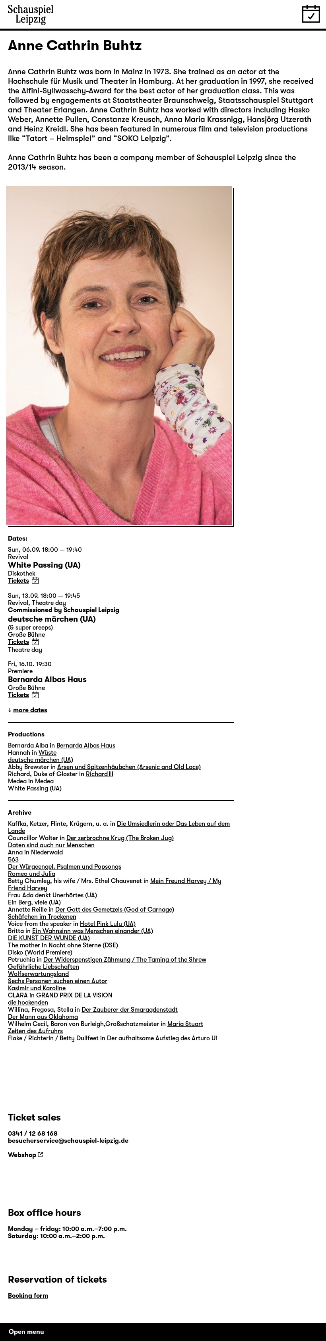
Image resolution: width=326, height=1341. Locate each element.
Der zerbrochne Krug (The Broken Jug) (120, 838)
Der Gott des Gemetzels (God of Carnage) (114, 909)
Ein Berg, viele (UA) (34, 902)
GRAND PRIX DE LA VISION (74, 995)
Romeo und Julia (31, 873)
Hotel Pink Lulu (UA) (108, 923)
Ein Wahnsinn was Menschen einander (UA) (92, 931)
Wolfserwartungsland (38, 974)
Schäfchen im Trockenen (42, 916)
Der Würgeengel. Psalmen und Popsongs (64, 866)
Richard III (99, 774)
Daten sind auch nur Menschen (51, 845)
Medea (44, 781)
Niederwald (47, 852)
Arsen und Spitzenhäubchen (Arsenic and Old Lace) (129, 767)
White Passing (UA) (35, 788)
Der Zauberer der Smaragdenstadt (130, 1009)
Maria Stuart (185, 1024)
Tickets (18, 580)
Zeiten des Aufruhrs (35, 1031)
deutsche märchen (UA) (40, 759)
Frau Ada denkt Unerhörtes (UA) (52, 895)
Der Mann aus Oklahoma (43, 1016)
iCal (35, 580)
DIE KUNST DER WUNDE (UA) (49, 938)
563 (13, 859)
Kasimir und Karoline (37, 988)
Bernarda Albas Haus (85, 745)
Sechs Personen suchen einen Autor (57, 981)
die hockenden (28, 1002)
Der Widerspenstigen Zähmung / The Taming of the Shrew (124, 959)
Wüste (47, 752)
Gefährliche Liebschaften (43, 966)
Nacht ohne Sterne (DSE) (83, 945)
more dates (30, 710)
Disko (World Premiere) (40, 952)
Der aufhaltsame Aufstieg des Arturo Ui (162, 1038)
